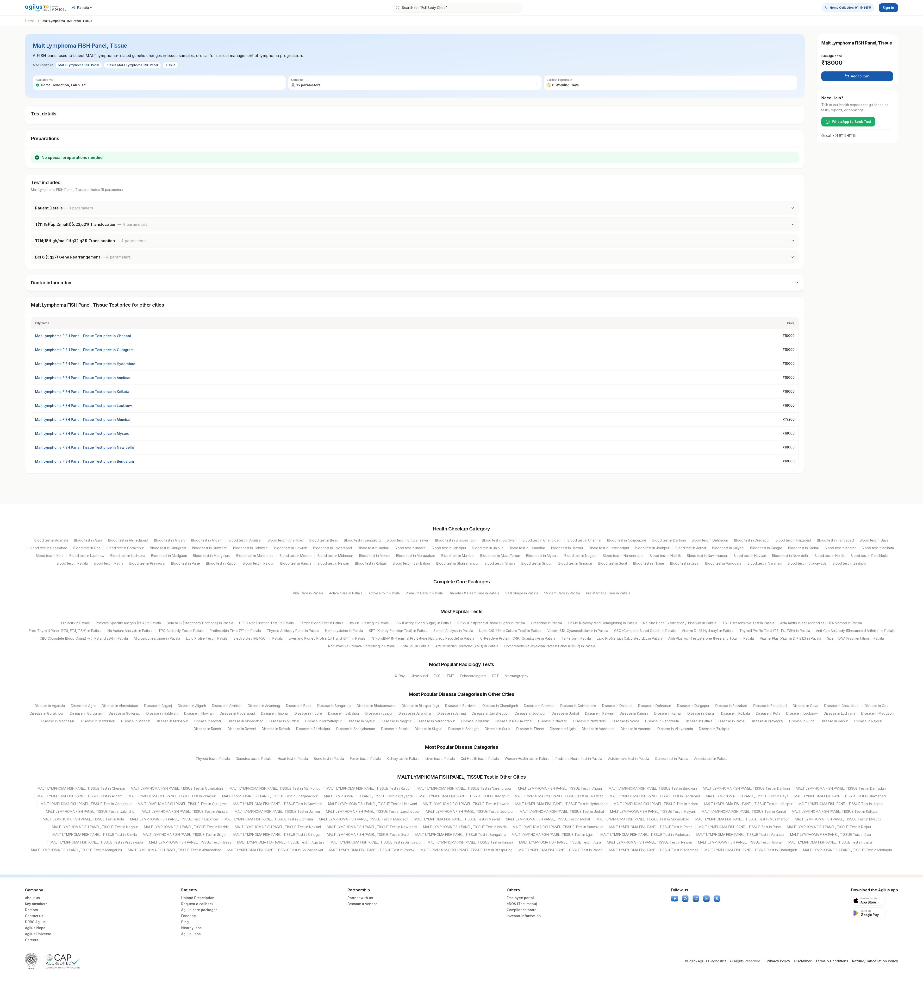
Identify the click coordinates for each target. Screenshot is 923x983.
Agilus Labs (191, 934)
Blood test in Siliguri (536, 563)
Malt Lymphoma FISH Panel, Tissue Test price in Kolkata (82, 392)
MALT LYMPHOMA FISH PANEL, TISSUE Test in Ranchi (560, 850)
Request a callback (197, 904)
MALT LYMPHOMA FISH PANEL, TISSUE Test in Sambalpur (376, 842)
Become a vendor (362, 904)
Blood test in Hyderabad (332, 548)
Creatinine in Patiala (546, 623)
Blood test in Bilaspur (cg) (455, 540)
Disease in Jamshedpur (490, 713)
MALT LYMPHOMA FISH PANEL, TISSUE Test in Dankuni (746, 788)
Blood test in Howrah (290, 548)
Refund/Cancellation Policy (875, 961)
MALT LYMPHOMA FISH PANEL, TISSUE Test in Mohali (548, 819)
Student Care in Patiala (562, 593)
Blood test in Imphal (373, 548)
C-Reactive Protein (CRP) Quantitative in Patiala (517, 638)
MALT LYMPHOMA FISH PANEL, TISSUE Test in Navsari (278, 827)
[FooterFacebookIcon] (696, 898)
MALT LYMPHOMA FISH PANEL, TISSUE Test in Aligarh (80, 796)
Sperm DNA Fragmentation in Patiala (855, 638)
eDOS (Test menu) (522, 904)
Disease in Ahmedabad (120, 706)
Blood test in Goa (86, 548)
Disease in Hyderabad (237, 713)
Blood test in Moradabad (415, 556)
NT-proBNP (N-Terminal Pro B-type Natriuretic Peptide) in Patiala (423, 638)
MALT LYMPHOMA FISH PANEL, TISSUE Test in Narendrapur (465, 788)
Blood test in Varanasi (765, 563)
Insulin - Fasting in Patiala (369, 623)
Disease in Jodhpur (530, 713)
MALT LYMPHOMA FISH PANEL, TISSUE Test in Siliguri (185, 834)
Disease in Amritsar (227, 706)
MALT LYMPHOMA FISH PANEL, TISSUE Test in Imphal (740, 842)
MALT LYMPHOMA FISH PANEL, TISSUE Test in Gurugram (182, 804)
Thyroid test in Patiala (213, 758)
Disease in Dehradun (654, 706)
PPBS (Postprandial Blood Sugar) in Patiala (491, 623)
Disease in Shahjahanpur (355, 729)
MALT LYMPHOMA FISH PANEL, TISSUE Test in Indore (656, 804)
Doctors (31, 910)
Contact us (34, 916)
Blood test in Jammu (567, 548)
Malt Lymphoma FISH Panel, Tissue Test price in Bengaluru (84, 461)
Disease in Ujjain (563, 729)
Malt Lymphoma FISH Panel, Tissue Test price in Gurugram (84, 350)
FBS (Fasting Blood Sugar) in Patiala (423, 623)
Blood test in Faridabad (835, 540)
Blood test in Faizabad (793, 540)
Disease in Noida (625, 721)
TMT (450, 676)
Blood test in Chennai (584, 540)
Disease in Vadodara (598, 729)
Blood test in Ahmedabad (128, 540)
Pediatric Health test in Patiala (578, 758)
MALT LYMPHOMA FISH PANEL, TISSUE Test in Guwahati (277, 804)
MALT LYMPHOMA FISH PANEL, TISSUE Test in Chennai (81, 788)
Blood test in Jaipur (487, 548)
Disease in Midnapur (172, 721)
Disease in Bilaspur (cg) (420, 706)
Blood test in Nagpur (580, 556)
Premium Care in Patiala (424, 593)
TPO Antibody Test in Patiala (181, 631)
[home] (45, 8)
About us (32, 898)
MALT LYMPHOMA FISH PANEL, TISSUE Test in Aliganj (560, 788)
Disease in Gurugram (86, 713)
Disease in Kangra (634, 713)
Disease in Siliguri (428, 729)
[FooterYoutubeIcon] (675, 898)
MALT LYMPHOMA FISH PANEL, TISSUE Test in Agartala (280, 842)
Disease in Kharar (701, 713)
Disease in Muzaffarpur (323, 721)
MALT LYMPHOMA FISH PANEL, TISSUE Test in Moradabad (643, 819)
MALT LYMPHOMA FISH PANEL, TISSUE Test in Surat (368, 834)
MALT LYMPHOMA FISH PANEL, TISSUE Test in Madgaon (363, 819)
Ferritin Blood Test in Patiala (321, 623)
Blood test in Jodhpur (652, 548)
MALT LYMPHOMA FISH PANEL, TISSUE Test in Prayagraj (368, 796)
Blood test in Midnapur (335, 556)
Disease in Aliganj (158, 706)
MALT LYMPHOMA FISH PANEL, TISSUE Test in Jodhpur (470, 811)
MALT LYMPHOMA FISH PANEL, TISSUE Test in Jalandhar (91, 811)
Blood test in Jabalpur (449, 548)
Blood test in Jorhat (690, 548)
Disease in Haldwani (162, 713)
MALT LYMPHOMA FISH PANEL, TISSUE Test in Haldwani (372, 804)
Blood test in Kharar (840, 548)
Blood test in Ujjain (684, 563)
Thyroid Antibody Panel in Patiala (293, 631)
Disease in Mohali (208, 721)
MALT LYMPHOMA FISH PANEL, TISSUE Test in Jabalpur (748, 804)
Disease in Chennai (539, 706)
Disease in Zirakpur (714, 729)
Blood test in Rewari (333, 563)
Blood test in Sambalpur (411, 563)
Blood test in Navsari (750, 556)
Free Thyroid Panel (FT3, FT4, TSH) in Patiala (65, 631)
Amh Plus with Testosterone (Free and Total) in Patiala (711, 638)
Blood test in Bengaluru (362, 540)
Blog (185, 922)
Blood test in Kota (49, 556)
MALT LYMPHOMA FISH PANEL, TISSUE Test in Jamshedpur (373, 811)
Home (29, 21)
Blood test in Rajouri (258, 563)
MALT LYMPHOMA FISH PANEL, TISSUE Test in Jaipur (840, 804)
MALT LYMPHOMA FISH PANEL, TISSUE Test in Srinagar (277, 834)
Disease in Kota (768, 713)
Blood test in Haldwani (250, 548)
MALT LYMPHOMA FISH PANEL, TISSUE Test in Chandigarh (751, 850)
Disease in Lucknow (802, 713)
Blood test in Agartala (51, 540)
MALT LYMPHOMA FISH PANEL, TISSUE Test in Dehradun (841, 788)
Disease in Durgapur (693, 706)
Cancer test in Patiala (671, 758)
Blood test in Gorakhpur (125, 548)
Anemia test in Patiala (710, 758)
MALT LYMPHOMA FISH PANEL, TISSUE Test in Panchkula (558, 827)
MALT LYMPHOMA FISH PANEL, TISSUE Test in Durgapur (464, 796)
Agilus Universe (38, 934)
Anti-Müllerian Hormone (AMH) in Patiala (466, 646)
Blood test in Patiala (72, 563)
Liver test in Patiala (440, 758)
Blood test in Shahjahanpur (457, 563)
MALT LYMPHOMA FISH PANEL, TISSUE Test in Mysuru (838, 819)
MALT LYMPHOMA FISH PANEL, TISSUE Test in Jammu (277, 811)
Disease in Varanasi (636, 729)
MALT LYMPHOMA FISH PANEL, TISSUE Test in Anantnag (653, 850)
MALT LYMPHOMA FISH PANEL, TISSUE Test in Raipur (829, 827)
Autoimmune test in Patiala (628, 758)
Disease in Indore (308, 713)
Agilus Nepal (35, 928)
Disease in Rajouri (868, 721)
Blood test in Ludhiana (127, 556)
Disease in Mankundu (98, 721)
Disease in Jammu (451, 713)
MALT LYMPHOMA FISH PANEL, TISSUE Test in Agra (560, 842)
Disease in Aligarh (192, 706)
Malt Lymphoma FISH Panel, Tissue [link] (67, 21)
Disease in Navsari (552, 721)
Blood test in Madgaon (169, 556)
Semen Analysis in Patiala (453, 631)
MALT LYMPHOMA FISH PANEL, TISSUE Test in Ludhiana (269, 819)
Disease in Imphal (274, 713)
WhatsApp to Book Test (851, 122)
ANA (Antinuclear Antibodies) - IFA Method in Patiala (821, 623)
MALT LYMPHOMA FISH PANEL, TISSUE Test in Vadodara (645, 834)
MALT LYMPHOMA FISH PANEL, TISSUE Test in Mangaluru (76, 850)
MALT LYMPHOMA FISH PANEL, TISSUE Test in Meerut (457, 819)
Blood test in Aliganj (169, 540)
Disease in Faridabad (770, 706)
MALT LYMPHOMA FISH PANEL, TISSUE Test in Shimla (94, 834)
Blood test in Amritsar (245, 540)
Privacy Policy (778, 961)
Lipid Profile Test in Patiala (207, 638)
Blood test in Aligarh (207, 540)
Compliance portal (522, 910)
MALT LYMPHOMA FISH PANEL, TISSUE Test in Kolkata (835, 811)
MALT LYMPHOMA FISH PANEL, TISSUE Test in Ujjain (553, 834)
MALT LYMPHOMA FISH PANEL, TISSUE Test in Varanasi (740, 834)
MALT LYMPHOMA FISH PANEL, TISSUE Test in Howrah (466, 804)
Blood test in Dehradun (710, 540)
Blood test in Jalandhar (527, 548)
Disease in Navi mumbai (513, 721)
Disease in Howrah (199, 713)
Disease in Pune (802, 721)
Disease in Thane (530, 729)
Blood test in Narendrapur (623, 556)
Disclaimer (802, 961)
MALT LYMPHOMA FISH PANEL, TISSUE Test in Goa (830, 834)
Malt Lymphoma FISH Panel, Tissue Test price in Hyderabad (85, 364)
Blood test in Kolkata (878, 548)
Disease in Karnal (667, 713)
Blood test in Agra (88, 540)
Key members (36, 904)
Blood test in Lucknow (86, 556)
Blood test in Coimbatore (626, 540)
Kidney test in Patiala (403, 758)
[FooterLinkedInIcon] (706, 898)
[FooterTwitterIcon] (717, 898)
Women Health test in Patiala (527, 758)
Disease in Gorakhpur (47, 713)
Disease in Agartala (50, 706)
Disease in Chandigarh (500, 706)
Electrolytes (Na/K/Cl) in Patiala (258, 638)
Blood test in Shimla (500, 563)
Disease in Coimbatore (578, 706)
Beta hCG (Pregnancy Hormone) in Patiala (200, 623)
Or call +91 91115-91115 (838, 135)
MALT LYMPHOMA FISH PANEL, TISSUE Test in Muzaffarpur (742, 819)
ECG (437, 676)
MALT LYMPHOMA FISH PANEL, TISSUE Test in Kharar (830, 842)
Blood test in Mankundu (255, 556)
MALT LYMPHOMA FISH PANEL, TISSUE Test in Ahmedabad (174, 850)
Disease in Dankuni (617, 706)
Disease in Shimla (395, 729)
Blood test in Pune (185, 563)
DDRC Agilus (35, 922)
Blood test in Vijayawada (807, 563)
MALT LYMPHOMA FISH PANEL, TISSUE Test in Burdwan (653, 788)
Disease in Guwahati (124, 713)
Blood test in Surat (612, 563)
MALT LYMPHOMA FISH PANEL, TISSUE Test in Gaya (747, 796)
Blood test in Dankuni (669, 540)
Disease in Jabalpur (343, 713)
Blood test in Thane (648, 563)
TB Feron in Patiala (576, 638)
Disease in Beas (298, 706)
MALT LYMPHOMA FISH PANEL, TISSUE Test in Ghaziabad (840, 796)
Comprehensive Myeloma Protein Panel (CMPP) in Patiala (549, 646)
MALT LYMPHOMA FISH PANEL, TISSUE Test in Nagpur (95, 827)
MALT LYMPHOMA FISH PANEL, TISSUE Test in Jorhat (562, 811)
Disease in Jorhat (565, 713)
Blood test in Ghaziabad (48, 548)
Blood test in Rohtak (371, 563)
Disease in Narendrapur (436, 721)
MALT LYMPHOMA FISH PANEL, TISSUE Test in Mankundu (275, 788)
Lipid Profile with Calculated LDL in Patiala (629, 638)
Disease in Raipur (834, 721)
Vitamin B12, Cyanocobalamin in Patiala (577, 631)
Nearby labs (191, 928)
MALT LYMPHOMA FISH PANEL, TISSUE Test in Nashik (186, 827)
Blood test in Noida (830, 556)
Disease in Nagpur (397, 721)
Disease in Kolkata (735, 713)
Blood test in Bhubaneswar (408, 540)
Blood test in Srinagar (575, 563)
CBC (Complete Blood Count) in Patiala (645, 631)
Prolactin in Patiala (75, 623)
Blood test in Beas (323, 540)
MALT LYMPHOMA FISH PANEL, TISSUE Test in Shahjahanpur (270, 796)
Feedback (189, 916)
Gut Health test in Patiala (480, 758)
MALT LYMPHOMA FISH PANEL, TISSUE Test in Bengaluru (460, 834)
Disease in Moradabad (245, 721)
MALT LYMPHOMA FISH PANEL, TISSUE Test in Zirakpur (172, 796)
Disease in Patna (731, 721)
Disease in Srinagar (463, 729)
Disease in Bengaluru (334, 706)
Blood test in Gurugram (168, 548)
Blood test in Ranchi (296, 563)
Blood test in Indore (410, 548)
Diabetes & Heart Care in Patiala (474, 593)
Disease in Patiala (698, 721)
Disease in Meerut (135, 721)
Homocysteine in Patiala (344, 631)
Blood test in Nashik (665, 556)
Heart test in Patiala (293, 758)
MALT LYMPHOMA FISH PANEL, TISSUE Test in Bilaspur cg (466, 850)
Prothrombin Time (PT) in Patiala (235, 631)
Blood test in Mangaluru (211, 556)
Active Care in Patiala (345, 593)
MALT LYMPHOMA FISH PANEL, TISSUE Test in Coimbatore (177, 788)
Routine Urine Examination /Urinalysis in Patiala (679, 623)
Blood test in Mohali (374, 556)
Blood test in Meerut (296, 556)
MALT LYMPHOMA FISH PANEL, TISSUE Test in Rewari (649, 842)
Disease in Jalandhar (415, 713)
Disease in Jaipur (379, 713)
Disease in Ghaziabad (841, 706)
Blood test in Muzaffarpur (500, 556)
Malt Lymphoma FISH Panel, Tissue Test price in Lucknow (83, 405)
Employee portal (520, 898)
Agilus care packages (199, 910)
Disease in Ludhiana (839, 713)
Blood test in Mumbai (457, 556)
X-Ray (400, 676)
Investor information (524, 916)
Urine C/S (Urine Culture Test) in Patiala (510, 631)
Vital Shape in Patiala (521, 593)
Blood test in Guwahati (209, 548)
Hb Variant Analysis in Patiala (129, 631)
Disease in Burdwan (460, 706)
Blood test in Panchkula (869, 556)
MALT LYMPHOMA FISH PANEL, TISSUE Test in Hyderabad (561, 804)
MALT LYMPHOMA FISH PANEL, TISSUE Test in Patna (650, 827)
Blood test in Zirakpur (850, 563)
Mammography (516, 676)
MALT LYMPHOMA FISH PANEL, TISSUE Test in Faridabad (655, 796)
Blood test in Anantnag (285, 540)
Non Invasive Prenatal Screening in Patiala (361, 646)
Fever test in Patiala (365, 758)
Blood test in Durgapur (752, 540)
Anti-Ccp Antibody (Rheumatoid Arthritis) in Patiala (855, 631)
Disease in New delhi (589, 721)
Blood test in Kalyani (728, 548)
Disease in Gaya (805, 706)
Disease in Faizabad (731, 706)
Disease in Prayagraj (767, 721)
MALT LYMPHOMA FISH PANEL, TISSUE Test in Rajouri (369, 788)
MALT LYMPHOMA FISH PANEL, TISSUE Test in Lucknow (174, 819)
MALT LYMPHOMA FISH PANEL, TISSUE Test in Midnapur (847, 850)
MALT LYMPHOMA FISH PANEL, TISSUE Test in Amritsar (185, 811)
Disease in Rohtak (276, 729)
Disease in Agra (83, 706)
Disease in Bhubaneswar (376, 706)
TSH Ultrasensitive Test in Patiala (748, 623)
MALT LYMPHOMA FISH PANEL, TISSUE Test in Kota (83, 819)
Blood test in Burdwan (499, 540)
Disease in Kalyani (599, 713)
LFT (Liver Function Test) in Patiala (266, 623)
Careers (31, 940)
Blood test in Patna (108, 563)
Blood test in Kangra (766, 548)
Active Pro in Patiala (384, 593)
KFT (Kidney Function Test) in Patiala (398, 631)
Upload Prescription (197, 898)
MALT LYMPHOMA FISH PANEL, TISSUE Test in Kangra (470, 842)
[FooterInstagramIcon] (685, 898)
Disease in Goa (876, 706)
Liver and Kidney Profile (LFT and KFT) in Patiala (327, 638)
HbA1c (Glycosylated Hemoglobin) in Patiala (602, 623)
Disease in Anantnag (264, 706)
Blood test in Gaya (874, 540)
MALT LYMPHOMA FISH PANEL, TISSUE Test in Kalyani (653, 811)
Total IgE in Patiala (415, 646)
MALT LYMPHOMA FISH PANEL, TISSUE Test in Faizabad (559, 796)
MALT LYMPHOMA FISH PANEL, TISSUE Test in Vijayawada (96, 842)
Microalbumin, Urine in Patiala (157, 638)
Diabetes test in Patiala (254, 758)
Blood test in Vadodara (723, 563)
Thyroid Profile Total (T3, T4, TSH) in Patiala (774, 631)
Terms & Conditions (831, 961)
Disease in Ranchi (208, 729)
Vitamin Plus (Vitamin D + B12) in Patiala (790, 638)
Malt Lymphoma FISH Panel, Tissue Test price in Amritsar (83, 378)
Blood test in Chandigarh (542, 540)
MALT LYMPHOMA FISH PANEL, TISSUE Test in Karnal (744, 811)
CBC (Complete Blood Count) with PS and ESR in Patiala (84, 638)
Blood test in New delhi (790, 556)
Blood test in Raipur (221, 563)
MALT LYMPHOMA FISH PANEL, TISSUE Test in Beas (190, 842)
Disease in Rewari (242, 729)
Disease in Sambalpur (313, 729)
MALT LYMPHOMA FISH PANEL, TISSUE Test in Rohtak (372, 850)
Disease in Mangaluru (58, 721)
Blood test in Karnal (803, 548)
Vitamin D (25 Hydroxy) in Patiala (707, 631)
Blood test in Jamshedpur (609, 548)
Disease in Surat (497, 729)
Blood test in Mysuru (542, 556)
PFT (495, 676)
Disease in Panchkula (662, 721)
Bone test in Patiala (329, 758)
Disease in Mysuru (362, 721)
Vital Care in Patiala (308, 593)
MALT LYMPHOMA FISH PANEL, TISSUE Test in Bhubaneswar (275, 850)
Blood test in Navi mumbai (707, 556)
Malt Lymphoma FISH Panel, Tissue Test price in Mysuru (82, 433)
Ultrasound (419, 676)
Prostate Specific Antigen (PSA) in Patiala (128, 623)
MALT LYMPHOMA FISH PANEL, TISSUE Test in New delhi (372, 827)
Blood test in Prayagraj (147, 563)
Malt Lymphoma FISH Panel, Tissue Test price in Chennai (83, 336)
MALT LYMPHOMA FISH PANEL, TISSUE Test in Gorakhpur (86, 804)
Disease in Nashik (475, 721)
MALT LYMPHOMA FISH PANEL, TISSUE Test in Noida (465, 827)
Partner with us (360, 898)
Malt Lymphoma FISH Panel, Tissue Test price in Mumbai (82, 419)
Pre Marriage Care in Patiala (608, 593)
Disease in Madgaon (877, 713)
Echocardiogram (473, 676)
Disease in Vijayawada (675, 729)
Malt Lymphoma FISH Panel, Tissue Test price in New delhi (84, 447)
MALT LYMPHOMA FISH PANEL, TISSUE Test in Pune (739, 827)
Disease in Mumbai (284, 721)
